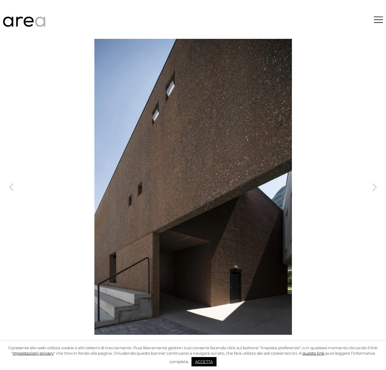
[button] (11, 187)
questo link (313, 353)
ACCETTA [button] (204, 361)
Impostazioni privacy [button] (33, 353)
